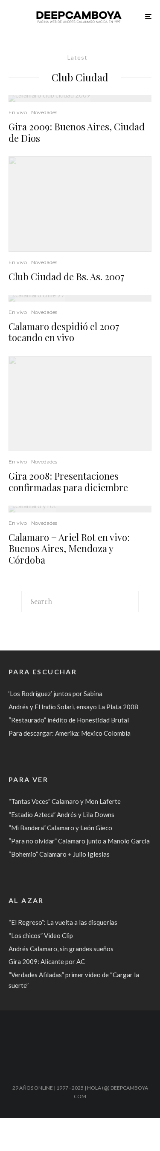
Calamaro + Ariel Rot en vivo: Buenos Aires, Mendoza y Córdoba (69, 548)
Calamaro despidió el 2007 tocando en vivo (64, 332)
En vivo (18, 112)
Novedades (44, 112)
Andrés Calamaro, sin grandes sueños (61, 948)
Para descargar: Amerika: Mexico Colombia (70, 733)
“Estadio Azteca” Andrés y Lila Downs (61, 814)
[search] (129, 601)
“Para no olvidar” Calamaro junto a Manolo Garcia (79, 841)
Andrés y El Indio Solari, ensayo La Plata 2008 (73, 707)
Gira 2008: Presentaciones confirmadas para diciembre (68, 481)
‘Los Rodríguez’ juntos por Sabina (55, 693)
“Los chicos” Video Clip (41, 935)
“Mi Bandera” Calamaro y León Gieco (60, 828)
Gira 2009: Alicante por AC (47, 961)
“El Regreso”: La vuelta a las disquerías (63, 922)
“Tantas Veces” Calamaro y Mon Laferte (65, 801)
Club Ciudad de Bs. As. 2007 (67, 276)
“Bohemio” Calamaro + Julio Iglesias (59, 854)
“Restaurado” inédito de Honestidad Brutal (69, 720)
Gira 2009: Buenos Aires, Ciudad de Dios (77, 132)
